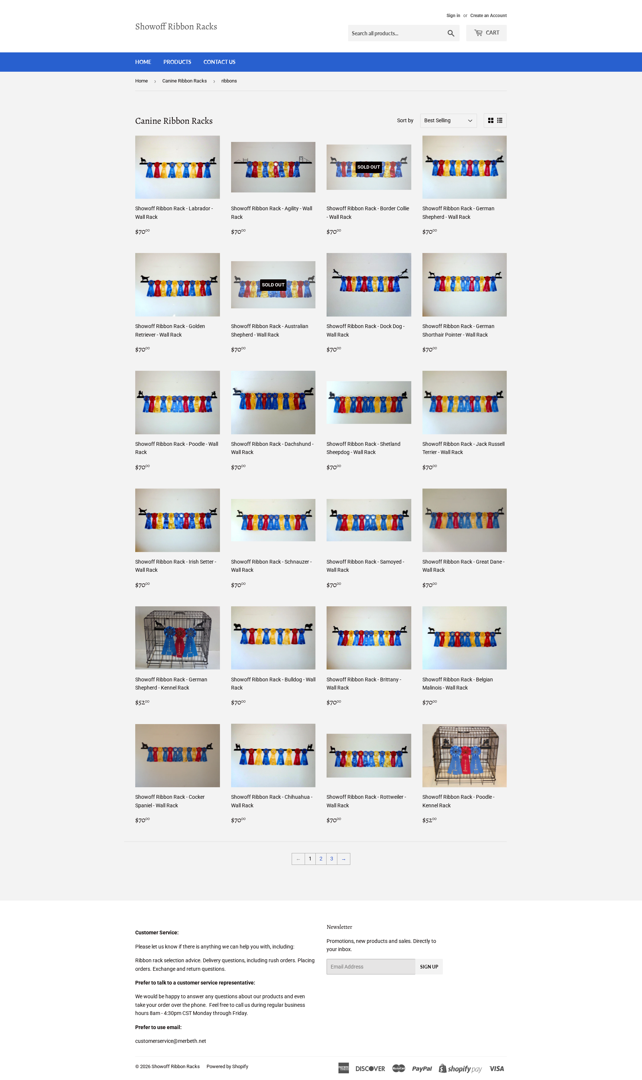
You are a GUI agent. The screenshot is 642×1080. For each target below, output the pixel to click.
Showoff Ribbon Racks (176, 26)
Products (177, 62)
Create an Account (488, 15)
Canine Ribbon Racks (184, 81)
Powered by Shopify (227, 1066)
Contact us (220, 62)
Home (143, 62)
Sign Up (429, 967)
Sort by (405, 120)
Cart (492, 32)
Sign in (453, 15)
